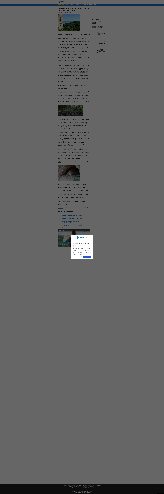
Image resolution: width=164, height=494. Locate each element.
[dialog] (82, 247)
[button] (82, 247)
